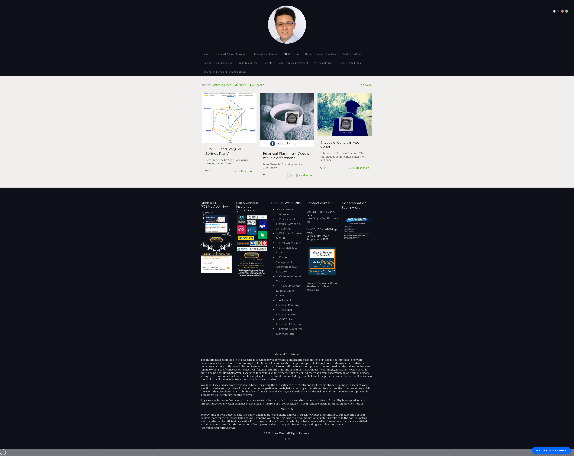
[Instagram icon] (288, 438)
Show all (368, 85)
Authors (257, 85)
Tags (241, 85)
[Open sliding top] (3, 3)
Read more (247, 171)
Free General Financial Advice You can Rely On (288, 223)
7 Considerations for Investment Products (288, 290)
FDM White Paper (290, 243)
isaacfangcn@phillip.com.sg (322, 219)
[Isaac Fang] (287, 24)
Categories (222, 85)
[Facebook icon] (285, 438)
